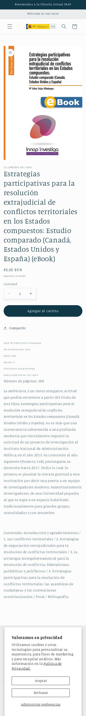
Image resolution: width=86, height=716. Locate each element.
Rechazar (41, 692)
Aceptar (41, 680)
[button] (9, 26)
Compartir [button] (17, 328)
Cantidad (10, 284)
